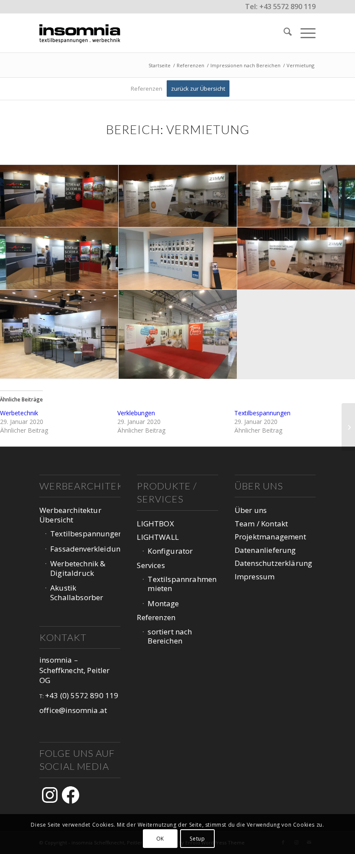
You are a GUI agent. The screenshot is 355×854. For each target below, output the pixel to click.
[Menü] (304, 33)
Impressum (255, 576)
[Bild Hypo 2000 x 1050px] (178, 258)
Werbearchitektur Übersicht (70, 514)
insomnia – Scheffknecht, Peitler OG (74, 670)
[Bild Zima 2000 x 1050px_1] (178, 196)
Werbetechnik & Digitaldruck (77, 568)
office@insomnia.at (73, 710)
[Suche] (283, 33)
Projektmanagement (270, 537)
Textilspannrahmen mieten (182, 583)
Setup (197, 838)
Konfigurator (170, 551)
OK (160, 838)
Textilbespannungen (262, 413)
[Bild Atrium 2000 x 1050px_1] (59, 196)
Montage (163, 603)
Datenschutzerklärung (273, 563)
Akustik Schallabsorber (76, 592)
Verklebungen (136, 413)
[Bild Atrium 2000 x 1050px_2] (59, 258)
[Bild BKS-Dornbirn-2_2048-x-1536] (178, 334)
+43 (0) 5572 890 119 (81, 695)
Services (151, 565)
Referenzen (156, 617)
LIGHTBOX (155, 524)
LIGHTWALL (158, 537)
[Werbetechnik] (348, 427)
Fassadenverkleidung (85, 549)
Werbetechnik (19, 413)
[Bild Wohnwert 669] (59, 334)
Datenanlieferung (265, 550)
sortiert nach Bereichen (170, 636)
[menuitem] (283, 33)
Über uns (251, 510)
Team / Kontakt (261, 524)
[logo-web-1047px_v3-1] (82, 33)
